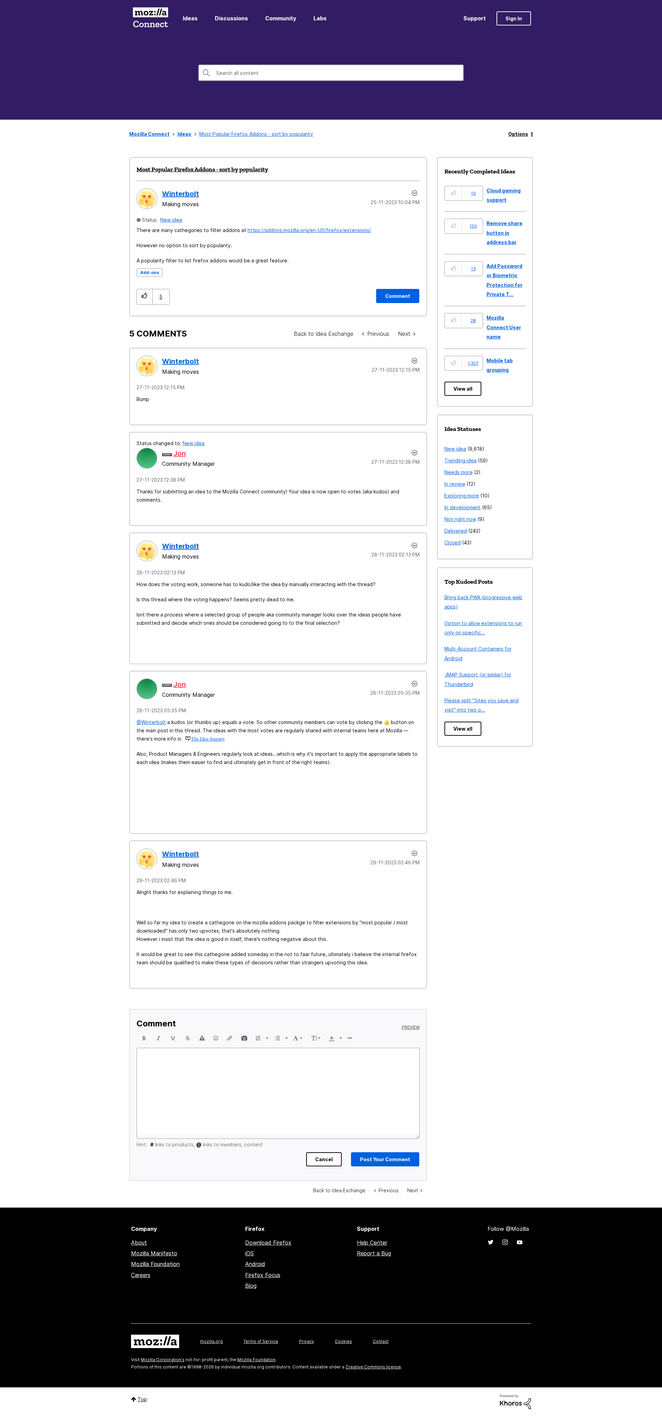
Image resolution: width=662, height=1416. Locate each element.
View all (462, 389)
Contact (381, 1341)
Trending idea (460, 460)
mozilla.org (211, 1341)
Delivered (455, 531)
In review (454, 484)
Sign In (513, 18)
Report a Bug (374, 1253)
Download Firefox (268, 1242)
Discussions (231, 18)
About (139, 1242)
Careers (140, 1275)
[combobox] (331, 72)
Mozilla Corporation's (162, 1359)
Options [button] (518, 134)
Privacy (306, 1341)
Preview (411, 1027)
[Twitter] (491, 1242)
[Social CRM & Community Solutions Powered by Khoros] (515, 1401)
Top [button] (142, 1399)
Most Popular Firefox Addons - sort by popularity (202, 169)
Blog (251, 1285)
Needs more (458, 472)
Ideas (190, 18)
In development (462, 507)
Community (280, 18)
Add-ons (149, 272)
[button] (145, 296)
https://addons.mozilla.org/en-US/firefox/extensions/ (309, 230)
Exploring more (461, 496)
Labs (320, 18)
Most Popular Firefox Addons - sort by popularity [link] (256, 134)
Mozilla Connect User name (504, 327)
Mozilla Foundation (155, 1264)
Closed (452, 542)
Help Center (372, 1242)
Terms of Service (260, 1341)
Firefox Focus (262, 1275)
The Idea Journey (208, 738)
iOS (249, 1253)
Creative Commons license (373, 1366)
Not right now (460, 519)
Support (474, 18)
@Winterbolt (151, 722)
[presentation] (144, 1038)
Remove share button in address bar (504, 232)
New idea (171, 220)
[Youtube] (519, 1242)
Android (255, 1264)
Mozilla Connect (150, 18)
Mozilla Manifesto (154, 1253)
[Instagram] (505, 1242)
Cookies (343, 1341)
